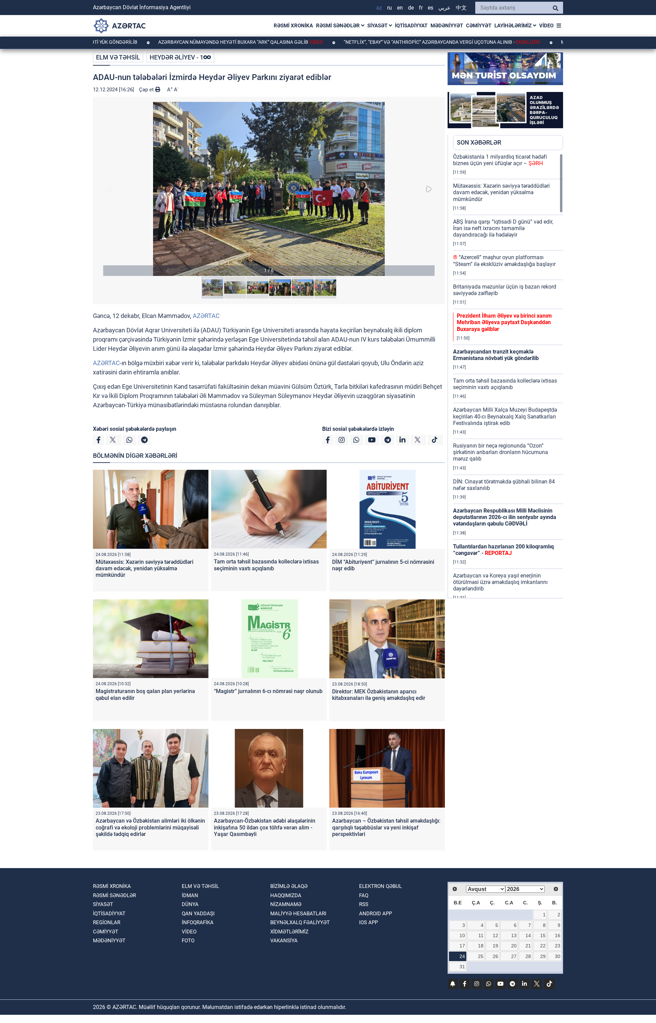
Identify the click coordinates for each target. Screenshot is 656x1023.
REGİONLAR (106, 922)
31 (462, 966)
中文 (461, 7)
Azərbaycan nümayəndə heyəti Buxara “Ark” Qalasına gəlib (198, 42)
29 (543, 956)
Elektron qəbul (380, 886)
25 (480, 956)
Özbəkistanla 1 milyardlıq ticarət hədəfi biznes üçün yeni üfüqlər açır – (500, 160)
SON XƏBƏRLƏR (479, 142)
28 (528, 956)
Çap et (147, 90)
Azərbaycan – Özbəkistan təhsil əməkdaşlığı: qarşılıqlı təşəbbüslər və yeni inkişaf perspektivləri (386, 827)
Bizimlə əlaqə (289, 886)
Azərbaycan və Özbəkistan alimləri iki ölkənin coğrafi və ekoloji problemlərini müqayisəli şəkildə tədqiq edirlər (150, 827)
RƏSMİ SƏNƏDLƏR (338, 26)
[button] (269, 189)
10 (462, 935)
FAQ (363, 895)
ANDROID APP (375, 914)
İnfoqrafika (198, 922)
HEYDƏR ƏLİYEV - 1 (176, 57)
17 (462, 945)
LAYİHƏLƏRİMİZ (513, 26)
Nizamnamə (285, 904)
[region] (508, 376)
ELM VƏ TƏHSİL (118, 57)
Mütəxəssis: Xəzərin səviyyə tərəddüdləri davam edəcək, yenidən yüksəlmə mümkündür (144, 568)
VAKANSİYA (284, 941)
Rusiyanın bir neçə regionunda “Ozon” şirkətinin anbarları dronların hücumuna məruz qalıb (500, 452)
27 (514, 956)
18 (480, 945)
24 (462, 956)
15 (543, 935)
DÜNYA (190, 904)
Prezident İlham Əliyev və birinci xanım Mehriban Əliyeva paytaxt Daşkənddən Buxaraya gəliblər (504, 322)
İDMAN (190, 895)
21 (528, 945)
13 (514, 935)
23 (557, 945)
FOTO (188, 941)
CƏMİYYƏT (478, 26)
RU (389, 7)
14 (528, 935)
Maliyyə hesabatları (298, 914)
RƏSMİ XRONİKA (293, 26)
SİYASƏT (378, 26)
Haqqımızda (285, 895)
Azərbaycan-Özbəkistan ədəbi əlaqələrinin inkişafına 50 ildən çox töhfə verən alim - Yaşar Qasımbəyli (264, 827)
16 (557, 935)
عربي (444, 7)
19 (495, 945)
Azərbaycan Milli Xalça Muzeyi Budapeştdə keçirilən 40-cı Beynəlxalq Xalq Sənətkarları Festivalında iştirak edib (505, 416)
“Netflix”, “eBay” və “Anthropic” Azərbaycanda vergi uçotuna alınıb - (400, 42)
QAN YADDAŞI (198, 914)
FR (421, 7)
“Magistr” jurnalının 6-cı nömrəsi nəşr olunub (268, 691)
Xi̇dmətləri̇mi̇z (289, 932)
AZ (379, 7)
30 (557, 956)
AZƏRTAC (206, 315)
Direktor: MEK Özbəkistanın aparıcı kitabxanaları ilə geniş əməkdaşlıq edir (378, 694)
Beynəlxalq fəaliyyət (300, 922)
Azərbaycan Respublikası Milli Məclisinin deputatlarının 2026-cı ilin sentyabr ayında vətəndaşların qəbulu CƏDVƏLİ (504, 517)
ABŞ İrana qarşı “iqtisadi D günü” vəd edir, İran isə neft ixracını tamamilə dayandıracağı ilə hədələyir (503, 228)
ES (430, 7)
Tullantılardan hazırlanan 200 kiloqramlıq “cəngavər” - (503, 549)
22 (543, 945)
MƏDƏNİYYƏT (446, 26)
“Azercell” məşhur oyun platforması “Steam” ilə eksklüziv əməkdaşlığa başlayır (504, 260)
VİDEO (546, 26)
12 (495, 935)
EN (400, 7)
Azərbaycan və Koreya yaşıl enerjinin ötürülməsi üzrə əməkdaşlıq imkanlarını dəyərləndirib (500, 582)
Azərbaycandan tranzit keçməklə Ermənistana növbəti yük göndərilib (496, 354)
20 (514, 945)
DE (411, 7)
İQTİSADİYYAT (411, 26)
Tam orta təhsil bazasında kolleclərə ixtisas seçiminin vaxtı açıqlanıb (266, 564)
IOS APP (368, 922)
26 (495, 956)
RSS (363, 904)
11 (480, 935)
